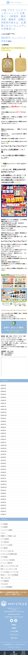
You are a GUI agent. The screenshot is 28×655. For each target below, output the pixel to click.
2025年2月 (3, 439)
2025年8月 (3, 421)
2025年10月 (4, 415)
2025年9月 (3, 418)
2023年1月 (3, 514)
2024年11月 (4, 448)
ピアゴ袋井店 (4, 548)
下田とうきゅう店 (5, 578)
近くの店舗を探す (14, 654)
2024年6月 (3, 463)
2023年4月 (3, 505)
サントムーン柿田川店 (6, 563)
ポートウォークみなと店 (7, 551)
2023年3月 (3, 508)
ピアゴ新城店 (4, 524)
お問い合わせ (14, 637)
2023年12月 (4, 481)
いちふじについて (14, 634)
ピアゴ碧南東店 (5, 581)
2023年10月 (4, 487)
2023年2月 (3, 511)
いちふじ (3, 533)
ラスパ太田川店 (5, 542)
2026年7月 (3, 388)
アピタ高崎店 (4, 557)
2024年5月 (3, 466)
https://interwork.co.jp (14, 614)
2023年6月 (3, 499)
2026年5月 (3, 394)
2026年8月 (3, 385)
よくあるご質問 (14, 631)
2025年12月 (4, 409)
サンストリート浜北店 (6, 545)
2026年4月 (3, 397)
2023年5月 (3, 502)
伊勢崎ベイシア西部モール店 (8, 536)
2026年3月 (3, 400)
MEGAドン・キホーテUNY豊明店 (9, 575)
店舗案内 (14, 628)
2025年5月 (3, 430)
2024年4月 (3, 469)
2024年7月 (3, 460)
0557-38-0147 (8, 354)
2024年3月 (3, 472)
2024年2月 (3, 475)
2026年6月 (3, 391)
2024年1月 (3, 478)
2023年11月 (4, 484)
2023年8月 (3, 493)
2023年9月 (3, 490)
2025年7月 (3, 424)
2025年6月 (3, 427)
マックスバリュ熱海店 (6, 530)
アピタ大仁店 (4, 584)
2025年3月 (3, 436)
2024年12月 (4, 445)
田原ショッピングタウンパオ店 (9, 569)
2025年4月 (3, 433)
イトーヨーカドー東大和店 (8, 560)
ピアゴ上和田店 (5, 539)
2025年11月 (4, 412)
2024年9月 (3, 454)
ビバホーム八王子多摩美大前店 (9, 554)
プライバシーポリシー (15, 647)
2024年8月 (3, 457)
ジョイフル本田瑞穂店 (6, 587)
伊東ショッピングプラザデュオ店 (9, 566)
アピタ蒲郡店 (4, 527)
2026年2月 (3, 403)
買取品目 (14, 624)
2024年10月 (4, 451)
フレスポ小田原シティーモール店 (9, 572)
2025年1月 (3, 442)
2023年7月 (3, 496)
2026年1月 (3, 406)
